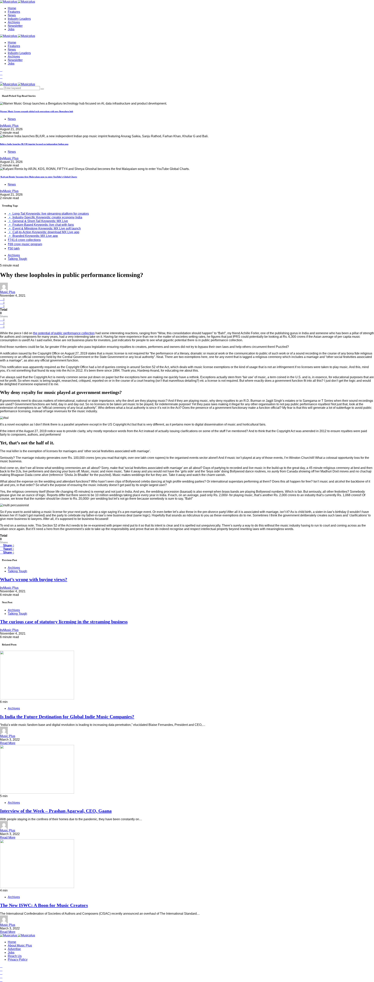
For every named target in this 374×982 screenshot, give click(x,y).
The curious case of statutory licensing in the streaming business (64, 621)
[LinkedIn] (1, 77)
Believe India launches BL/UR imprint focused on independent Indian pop (34, 144)
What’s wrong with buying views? (33, 579)
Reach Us (15, 956)
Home (12, 8)
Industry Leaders (19, 18)
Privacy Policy (17, 959)
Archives (14, 22)
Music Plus (7, 292)
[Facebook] (1, 70)
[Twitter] (1, 73)
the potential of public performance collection (64, 333)
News (12, 15)
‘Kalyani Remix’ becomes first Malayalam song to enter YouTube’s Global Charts (38, 177)
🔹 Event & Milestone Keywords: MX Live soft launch (44, 228)
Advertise (14, 949)
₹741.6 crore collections (24, 240)
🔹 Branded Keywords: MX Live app (33, 235)
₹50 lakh (14, 248)
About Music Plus (20, 945)
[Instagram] (1, 80)
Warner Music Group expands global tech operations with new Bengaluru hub (36, 111)
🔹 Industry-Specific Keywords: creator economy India (45, 217)
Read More (7, 743)
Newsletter (15, 25)
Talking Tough (17, 258)
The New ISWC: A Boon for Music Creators (44, 905)
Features (14, 11)
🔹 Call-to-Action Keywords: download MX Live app (43, 232)
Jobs (11, 29)
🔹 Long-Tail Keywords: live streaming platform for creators (48, 213)
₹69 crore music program (25, 244)
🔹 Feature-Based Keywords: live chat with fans (41, 224)
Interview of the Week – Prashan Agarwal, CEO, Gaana (56, 810)
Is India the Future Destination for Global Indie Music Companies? (67, 716)
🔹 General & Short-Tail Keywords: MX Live (38, 221)
